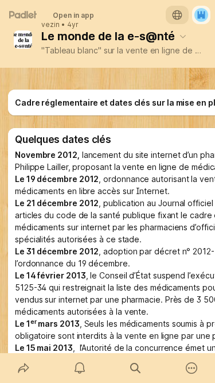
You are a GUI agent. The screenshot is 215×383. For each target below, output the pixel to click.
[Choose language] (177, 15)
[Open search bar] (136, 368)
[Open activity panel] (79, 368)
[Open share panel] (23, 368)
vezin (50, 25)
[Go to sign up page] (201, 15)
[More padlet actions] (191, 368)
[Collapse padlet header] (182, 36)
